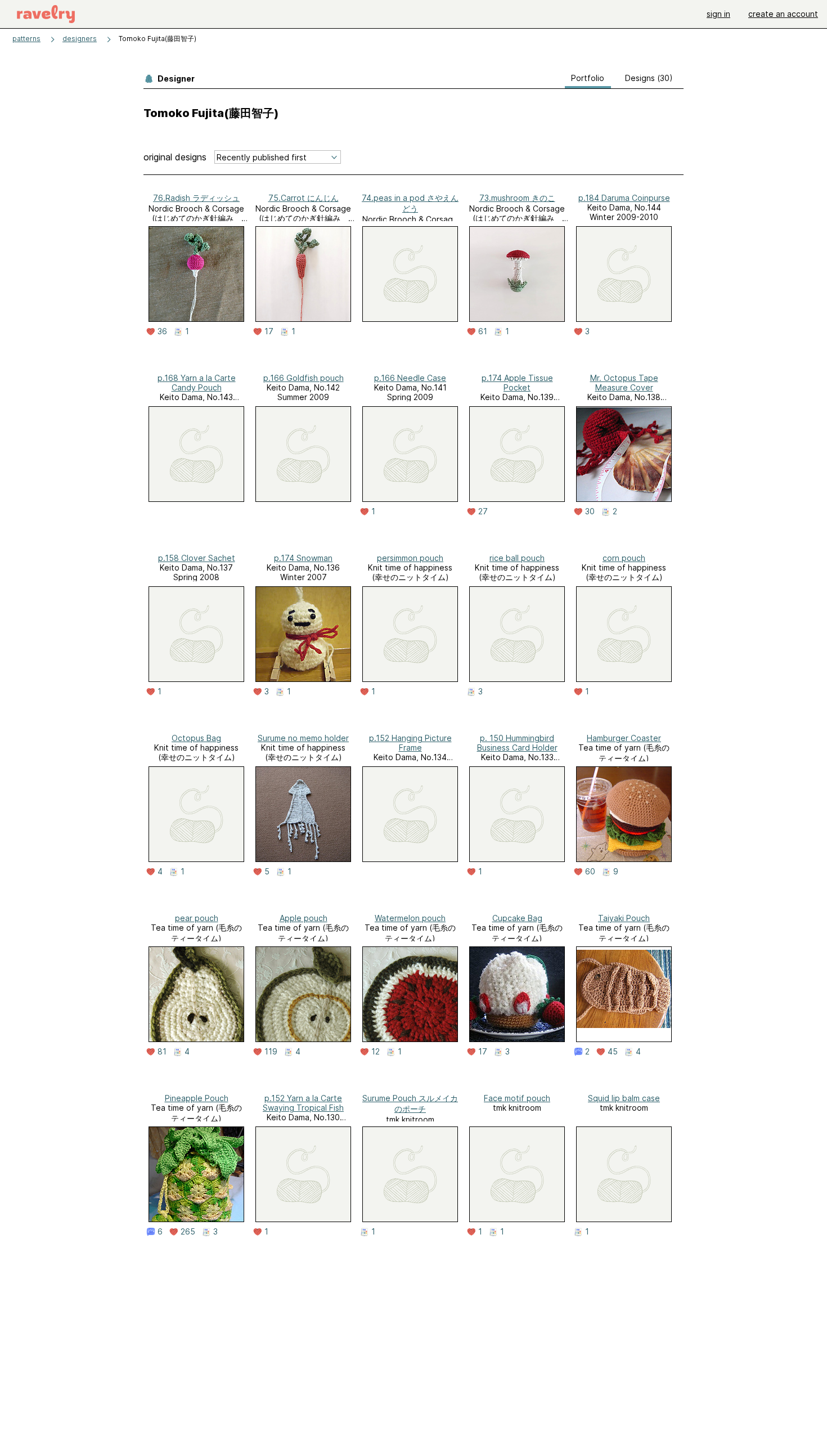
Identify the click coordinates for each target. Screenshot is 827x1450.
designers (79, 38)
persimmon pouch (410, 558)
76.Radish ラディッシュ (196, 198)
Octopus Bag (196, 738)
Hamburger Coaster (624, 738)
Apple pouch (303, 918)
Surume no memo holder (303, 738)
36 (162, 331)
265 (188, 1231)
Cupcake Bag (517, 918)
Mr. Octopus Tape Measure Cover (624, 382)
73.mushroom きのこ (517, 198)
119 (270, 1051)
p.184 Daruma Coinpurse (624, 198)
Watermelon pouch (410, 918)
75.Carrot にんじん (303, 198)
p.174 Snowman (303, 558)
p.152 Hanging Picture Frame (410, 742)
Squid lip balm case (624, 1098)
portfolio (587, 78)
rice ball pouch (517, 558)
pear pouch (196, 918)
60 (590, 871)
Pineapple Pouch (196, 1098)
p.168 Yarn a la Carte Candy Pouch (197, 382)
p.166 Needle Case (410, 378)
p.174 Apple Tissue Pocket (517, 382)
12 (375, 1051)
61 (482, 331)
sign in (718, 14)
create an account (783, 14)
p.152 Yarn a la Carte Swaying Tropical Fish (303, 1102)
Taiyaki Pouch (624, 918)
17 (268, 331)
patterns (26, 38)
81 (162, 1051)
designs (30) (649, 78)
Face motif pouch (517, 1098)
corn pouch (624, 558)
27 (483, 511)
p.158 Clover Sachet (196, 558)
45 (613, 1051)
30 (590, 511)
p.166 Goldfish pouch (303, 378)
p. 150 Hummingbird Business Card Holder (517, 742)
